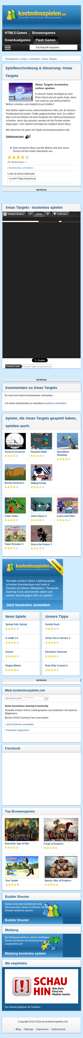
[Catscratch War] (67, 505)
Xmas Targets (49, 59)
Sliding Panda (38, 483)
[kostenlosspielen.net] (41, 17)
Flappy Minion (13, 665)
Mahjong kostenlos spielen (25, 953)
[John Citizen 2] (41, 505)
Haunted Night (39, 451)
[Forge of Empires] (61, 830)
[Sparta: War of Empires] (61, 867)
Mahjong (11, 930)
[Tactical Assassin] (15, 441)
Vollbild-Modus (15, 214)
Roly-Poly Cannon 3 (56, 665)
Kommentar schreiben (21, 168)
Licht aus (62, 214)
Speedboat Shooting (63, 453)
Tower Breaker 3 (14, 544)
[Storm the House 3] (41, 534)
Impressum (42, 1029)
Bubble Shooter (17, 896)
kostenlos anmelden (55, 403)
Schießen (34, 59)
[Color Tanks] (15, 505)
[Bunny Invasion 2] (15, 472)
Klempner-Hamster (56, 651)
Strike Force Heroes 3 (57, 638)
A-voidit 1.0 (11, 638)
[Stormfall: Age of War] (22, 830)
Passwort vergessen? (18, 730)
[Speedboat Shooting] (67, 441)
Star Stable (11, 880)
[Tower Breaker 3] (15, 533)
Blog (18, 1029)
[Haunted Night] (41, 441)
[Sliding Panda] (41, 473)
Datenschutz (58, 1029)
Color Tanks (11, 516)
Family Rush (52, 624)
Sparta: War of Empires (58, 880)
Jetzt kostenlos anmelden (28, 605)
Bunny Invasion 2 (14, 483)
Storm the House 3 (41, 544)
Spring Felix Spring (16, 624)
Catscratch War (66, 516)
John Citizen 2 (39, 516)
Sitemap (28, 1029)
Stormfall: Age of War (17, 843)
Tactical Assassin (15, 451)
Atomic (9, 651)
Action (24, 59)
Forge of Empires (53, 843)
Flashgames (12, 59)
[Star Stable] (21, 867)
